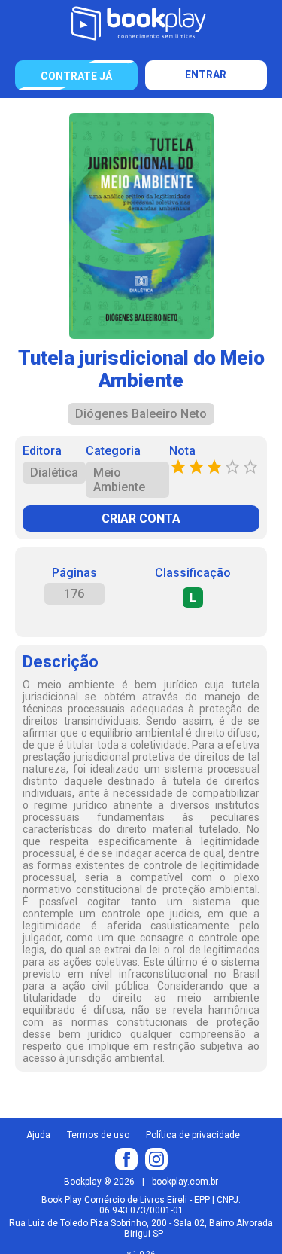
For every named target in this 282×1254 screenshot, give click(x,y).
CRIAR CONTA (141, 518)
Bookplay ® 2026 (99, 1181)
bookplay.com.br (185, 1181)
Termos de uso (98, 1135)
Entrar (205, 75)
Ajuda (38, 1135)
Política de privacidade (193, 1135)
